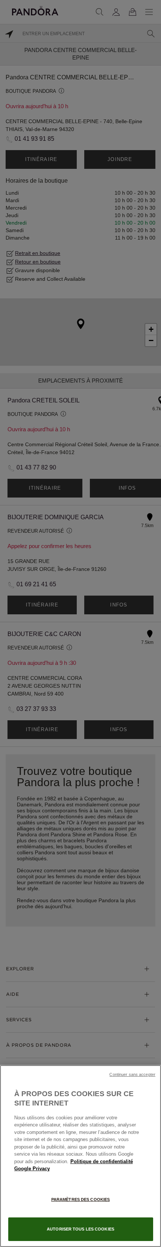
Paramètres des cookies (80, 1199)
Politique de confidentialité (101, 1161)
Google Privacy (32, 1168)
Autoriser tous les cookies (80, 1229)
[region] (80, 1156)
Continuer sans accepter (132, 1074)
